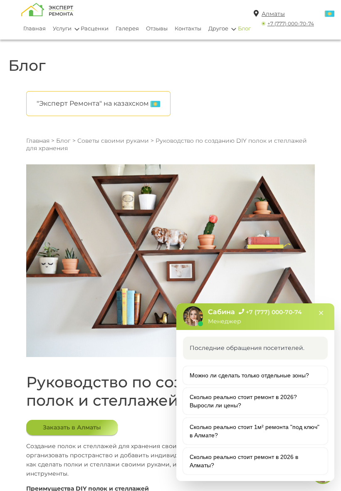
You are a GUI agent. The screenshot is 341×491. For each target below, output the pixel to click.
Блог (244, 28)
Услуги (62, 28)
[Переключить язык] (329, 14)
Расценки (95, 28)
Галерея (127, 28)
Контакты (188, 28)
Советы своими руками (113, 140)
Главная (34, 28)
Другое (218, 28)
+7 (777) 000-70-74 (290, 23)
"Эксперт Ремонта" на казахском (94, 103)
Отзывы (157, 28)
